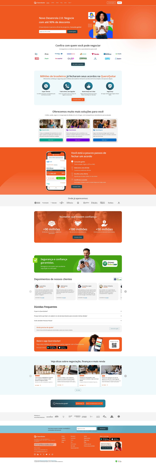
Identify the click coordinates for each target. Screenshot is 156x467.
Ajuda (65, 2)
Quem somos (87, 438)
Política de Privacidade (43, 460)
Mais (69, 2)
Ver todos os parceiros (78, 64)
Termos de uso (87, 444)
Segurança (86, 440)
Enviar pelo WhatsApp (106, 447)
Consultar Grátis (77, 99)
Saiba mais (50, 140)
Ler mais (37, 385)
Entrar (119, 2)
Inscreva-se (102, 428)
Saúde (57, 2)
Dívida (63, 436)
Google (42, 297)
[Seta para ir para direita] (125, 291)
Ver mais (78, 390)
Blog (61, 2)
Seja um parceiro (75, 448)
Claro (72, 440)
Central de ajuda (114, 328)
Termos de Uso (53, 460)
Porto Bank (73, 444)
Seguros (64, 440)
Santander (73, 438)
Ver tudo (73, 446)
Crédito (52, 2)
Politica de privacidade (89, 446)
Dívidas (47, 2)
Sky (71, 442)
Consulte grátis (111, 2)
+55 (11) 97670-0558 (41, 449)
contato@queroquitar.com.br (93, 403)
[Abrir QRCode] (46, 449)
